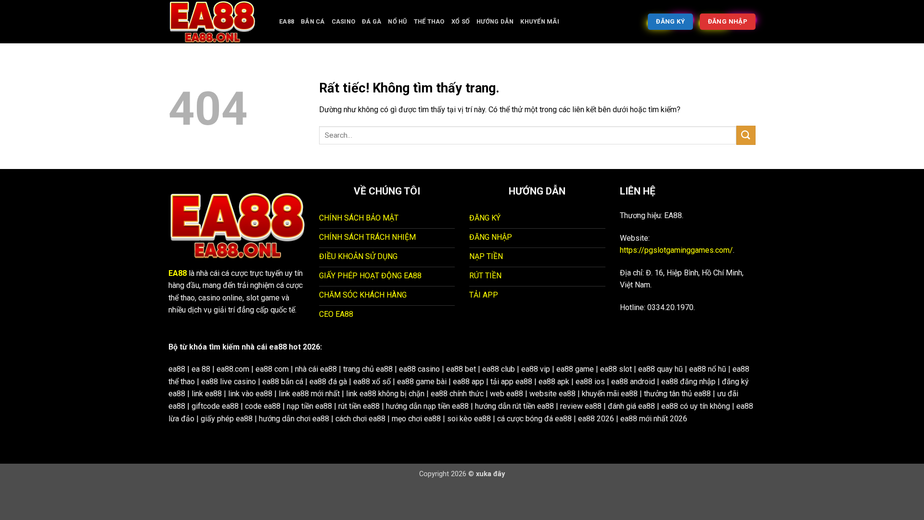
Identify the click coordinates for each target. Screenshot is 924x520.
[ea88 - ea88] (216, 21)
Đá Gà (371, 21)
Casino (344, 21)
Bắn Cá (313, 21)
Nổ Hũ (397, 21)
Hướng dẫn (494, 21)
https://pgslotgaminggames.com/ (676, 250)
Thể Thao (429, 21)
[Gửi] (746, 135)
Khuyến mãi (539, 21)
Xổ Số (460, 21)
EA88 (286, 21)
